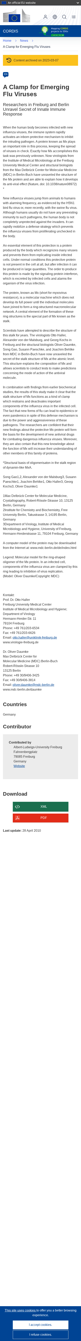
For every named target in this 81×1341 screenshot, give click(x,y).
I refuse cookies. (40, 1334)
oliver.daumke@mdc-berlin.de (33, 684)
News (24, 40)
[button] (55, 17)
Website (19, 766)
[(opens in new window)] (16, 15)
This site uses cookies (20, 1310)
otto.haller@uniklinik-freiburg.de (35, 637)
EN (5, 74)
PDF (43, 817)
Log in (45, 17)
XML (43, 806)
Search (64, 17)
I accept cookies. (40, 1324)
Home (7, 40)
